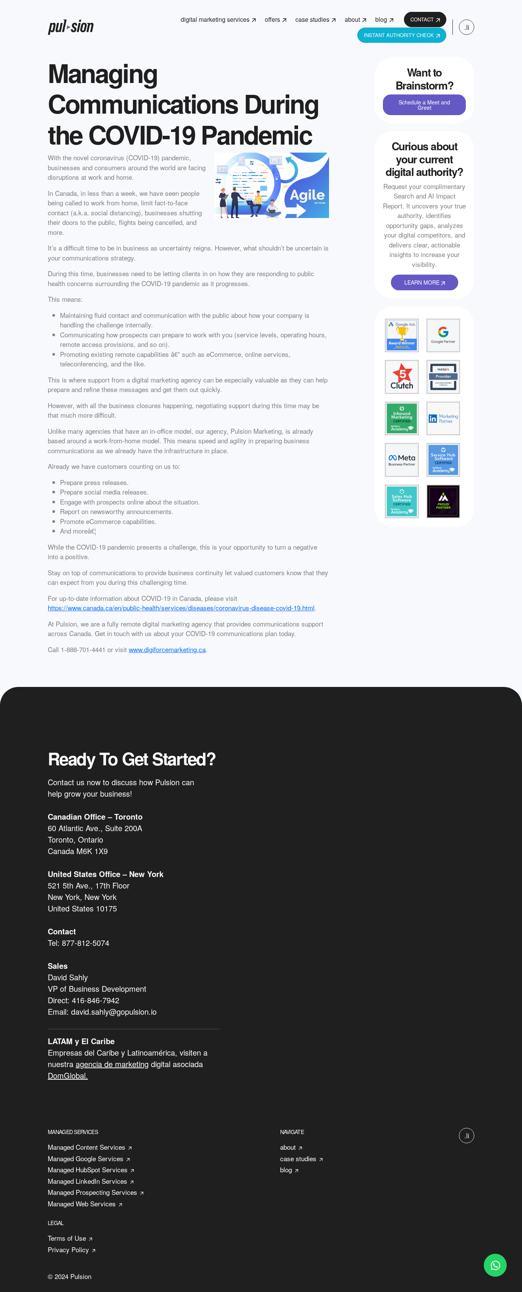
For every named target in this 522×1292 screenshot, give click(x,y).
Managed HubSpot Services (88, 1169)
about (352, 19)
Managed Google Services (85, 1158)
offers (272, 19)
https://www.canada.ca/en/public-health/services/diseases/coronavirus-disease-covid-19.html (181, 607)
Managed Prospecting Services (92, 1192)
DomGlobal (67, 1075)
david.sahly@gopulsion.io (114, 1011)
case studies (312, 19)
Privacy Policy (68, 1249)
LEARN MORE (422, 282)
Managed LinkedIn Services (87, 1181)
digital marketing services (215, 19)
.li (466, 27)
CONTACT (422, 19)
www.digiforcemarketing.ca (167, 649)
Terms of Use (67, 1238)
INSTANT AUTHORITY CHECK (399, 35)
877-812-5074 (85, 942)
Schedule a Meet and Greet (424, 104)
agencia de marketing (112, 1063)
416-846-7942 (95, 1000)
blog (381, 19)
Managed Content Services (86, 1147)
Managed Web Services (82, 1203)
